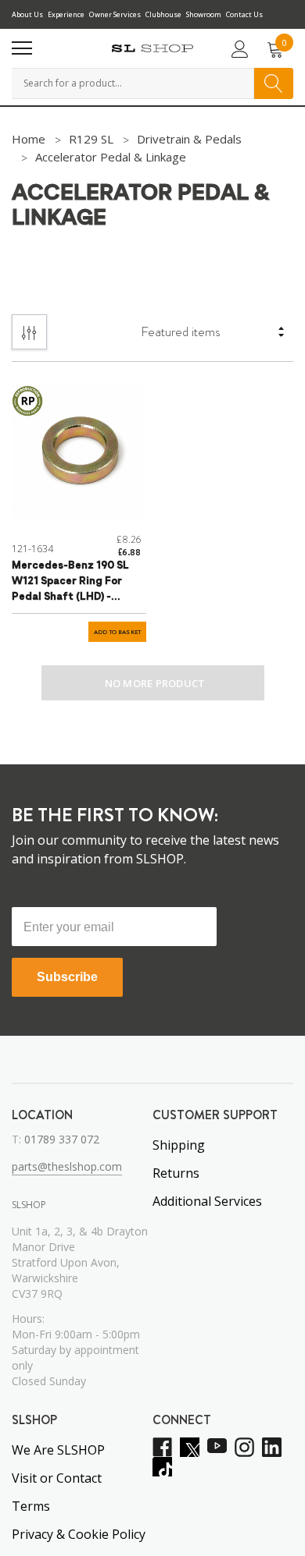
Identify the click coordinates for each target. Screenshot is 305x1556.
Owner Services (115, 14)
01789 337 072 (61, 1139)
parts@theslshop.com (67, 1166)
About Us (27, 14)
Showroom (203, 14)
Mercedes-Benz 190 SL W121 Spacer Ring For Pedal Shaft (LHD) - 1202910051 (70, 583)
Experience (66, 14)
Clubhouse (163, 14)
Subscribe (67, 977)
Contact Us (244, 14)
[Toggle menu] (22, 48)
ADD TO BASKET (117, 632)
